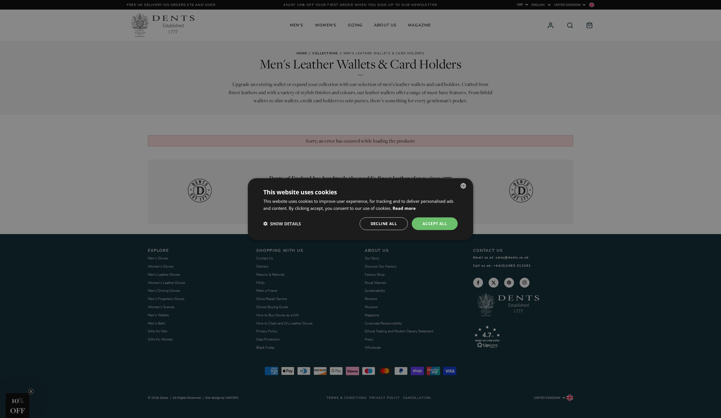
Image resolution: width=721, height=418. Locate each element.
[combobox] (463, 186)
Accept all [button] (434, 223)
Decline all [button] (384, 223)
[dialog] (360, 209)
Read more (404, 208)
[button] (282, 224)
